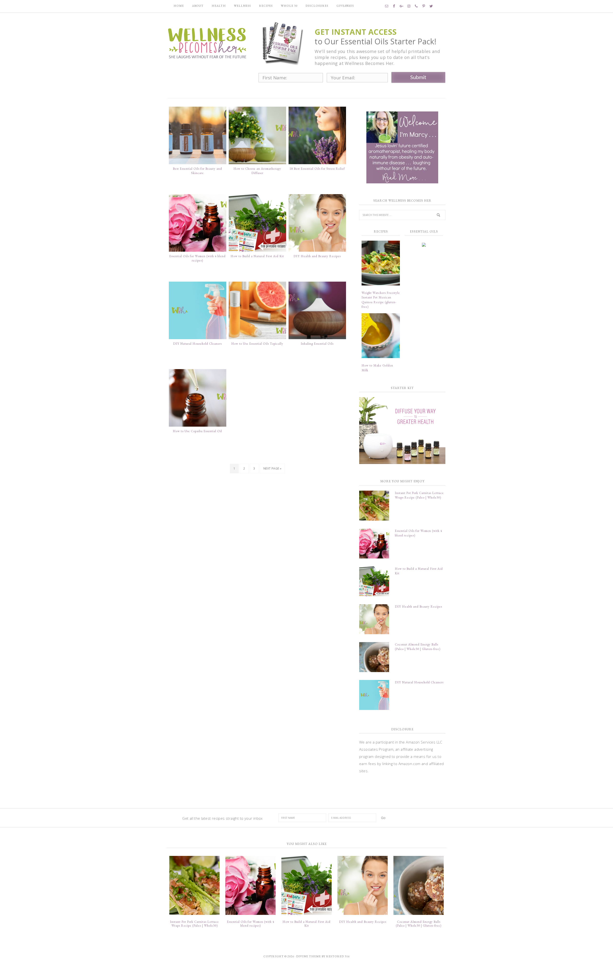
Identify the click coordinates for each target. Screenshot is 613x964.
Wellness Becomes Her (207, 42)
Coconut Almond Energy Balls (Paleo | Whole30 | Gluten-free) (418, 924)
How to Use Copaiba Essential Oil (197, 431)
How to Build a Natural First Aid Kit (257, 256)
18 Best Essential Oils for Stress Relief (317, 169)
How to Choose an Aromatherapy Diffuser (257, 171)
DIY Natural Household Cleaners (197, 344)
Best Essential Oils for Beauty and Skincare (197, 171)
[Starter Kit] (402, 430)
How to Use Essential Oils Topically (257, 344)
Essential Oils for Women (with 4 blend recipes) (197, 258)
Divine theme (308, 956)
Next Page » (272, 468)
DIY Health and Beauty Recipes (317, 256)
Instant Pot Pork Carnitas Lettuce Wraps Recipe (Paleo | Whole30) (194, 924)
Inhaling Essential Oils (317, 344)
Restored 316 (338, 956)
